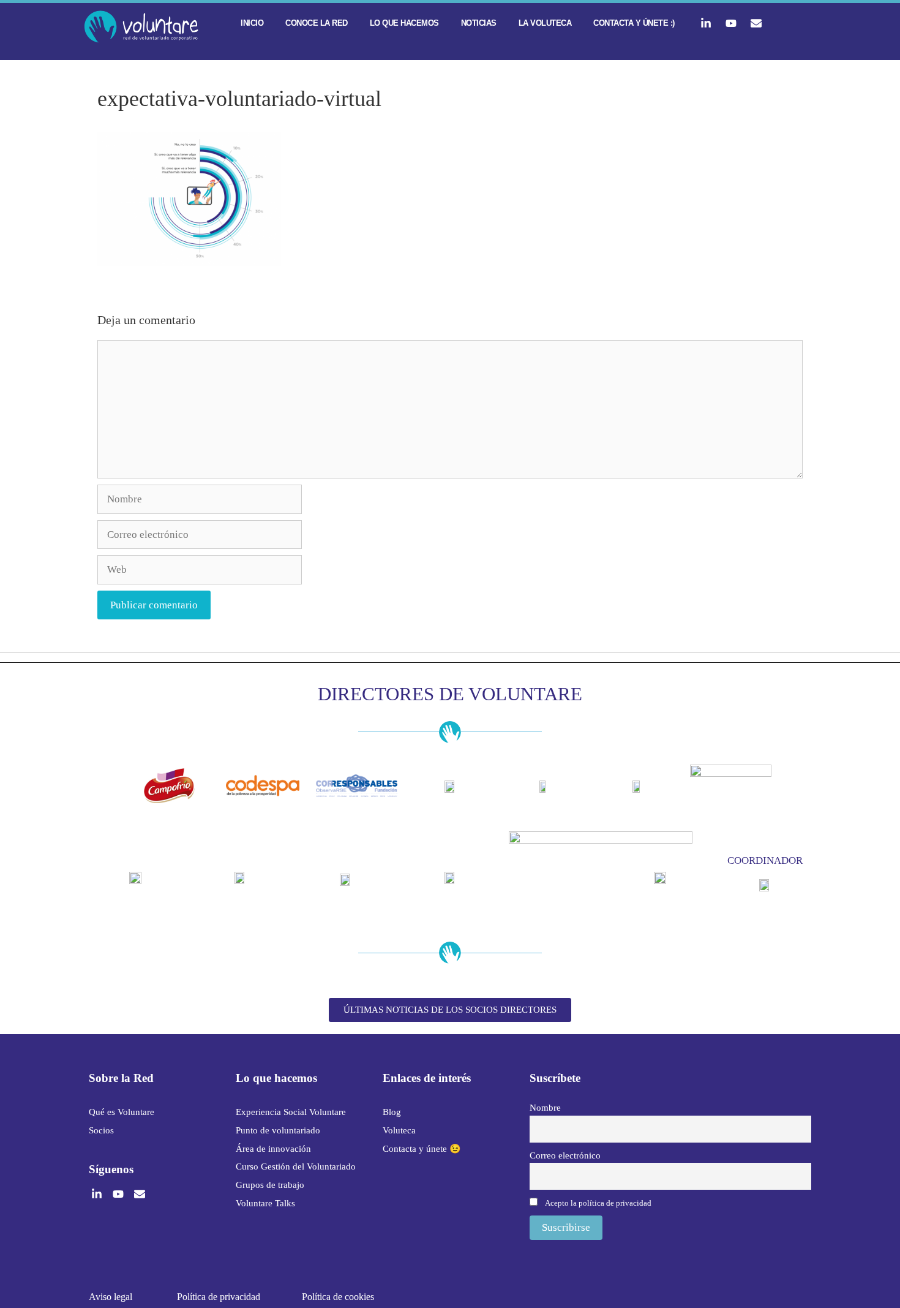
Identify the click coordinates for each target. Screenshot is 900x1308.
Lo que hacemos (404, 23)
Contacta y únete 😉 (422, 1149)
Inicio (252, 23)
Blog (392, 1112)
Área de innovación (273, 1149)
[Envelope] (756, 23)
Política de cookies (338, 1296)
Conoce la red (316, 23)
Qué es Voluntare (121, 1112)
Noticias (479, 23)
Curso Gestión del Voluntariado (296, 1166)
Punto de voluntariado (278, 1130)
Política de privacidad (218, 1296)
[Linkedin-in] (706, 23)
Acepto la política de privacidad (598, 1203)
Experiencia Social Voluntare (291, 1112)
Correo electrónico (565, 1155)
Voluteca (399, 1130)
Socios (101, 1130)
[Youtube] (731, 23)
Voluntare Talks (265, 1203)
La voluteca (545, 23)
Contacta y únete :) (634, 23)
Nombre (545, 1107)
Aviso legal (110, 1296)
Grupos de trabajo (270, 1185)
